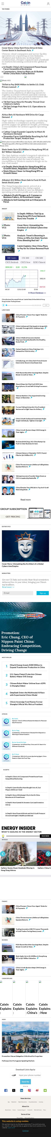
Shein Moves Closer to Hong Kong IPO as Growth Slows (23, 172)
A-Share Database (37, 293)
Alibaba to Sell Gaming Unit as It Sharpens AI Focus (24, 200)
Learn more (11, 1128)
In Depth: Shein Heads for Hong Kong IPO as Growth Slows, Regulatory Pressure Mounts (24, 167)
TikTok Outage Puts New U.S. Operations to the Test (24, 107)
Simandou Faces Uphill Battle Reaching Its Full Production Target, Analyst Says (25, 137)
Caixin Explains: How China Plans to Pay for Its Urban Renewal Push (33, 247)
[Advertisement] (25, 887)
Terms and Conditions (29, 1118)
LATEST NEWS (6, 310)
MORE (46, 305)
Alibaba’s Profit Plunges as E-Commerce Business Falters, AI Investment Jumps (22, 196)
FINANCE (4, 901)
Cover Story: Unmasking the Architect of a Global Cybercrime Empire (32, 227)
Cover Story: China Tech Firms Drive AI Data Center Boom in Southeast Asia (22, 49)
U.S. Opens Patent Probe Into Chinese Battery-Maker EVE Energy (25, 675)
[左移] (2, 854)
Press (44, 1110)
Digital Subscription (22, 1102)
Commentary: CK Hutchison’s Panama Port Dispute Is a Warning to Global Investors (28, 733)
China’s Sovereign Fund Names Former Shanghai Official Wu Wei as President (26, 703)
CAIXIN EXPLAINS (7, 978)
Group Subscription (33, 1102)
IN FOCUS (5, 839)
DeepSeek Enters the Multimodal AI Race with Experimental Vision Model (27, 693)
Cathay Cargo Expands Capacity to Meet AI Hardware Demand (24, 132)
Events (14, 1110)
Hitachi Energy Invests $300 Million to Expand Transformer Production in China (27, 666)
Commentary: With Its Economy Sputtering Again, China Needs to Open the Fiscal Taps (29, 757)
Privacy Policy (20, 1118)
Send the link (25, 1082)
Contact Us (29, 1110)
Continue (25, 1131)
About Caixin (8, 1110)
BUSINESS (5, 940)
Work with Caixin (38, 1110)
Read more (26, 499)
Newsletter (14, 1102)
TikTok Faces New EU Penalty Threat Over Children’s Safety (24, 102)
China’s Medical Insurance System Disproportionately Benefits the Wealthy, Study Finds (31, 340)
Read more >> (8, 587)
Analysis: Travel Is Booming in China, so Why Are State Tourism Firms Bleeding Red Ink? (32, 238)
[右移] (48, 854)
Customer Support (22, 1110)
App (9, 1102)
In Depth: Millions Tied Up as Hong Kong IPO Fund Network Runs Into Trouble (31, 216)
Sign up (43, 593)
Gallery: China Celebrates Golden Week (17, 868)
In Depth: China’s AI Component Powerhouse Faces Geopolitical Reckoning (25, 68)
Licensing (41, 1102)
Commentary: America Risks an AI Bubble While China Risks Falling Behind (23, 72)
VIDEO (4, 1019)
